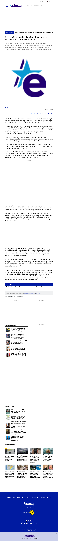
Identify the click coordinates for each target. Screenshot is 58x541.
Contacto (8, 497)
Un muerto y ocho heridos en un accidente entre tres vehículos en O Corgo (18, 330)
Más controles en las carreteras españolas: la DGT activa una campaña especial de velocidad (35, 475)
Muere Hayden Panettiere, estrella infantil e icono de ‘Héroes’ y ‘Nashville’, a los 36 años (48, 475)
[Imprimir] (34, 113)
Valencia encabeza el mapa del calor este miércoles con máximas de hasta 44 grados (10, 474)
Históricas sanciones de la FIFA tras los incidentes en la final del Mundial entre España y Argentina (19, 336)
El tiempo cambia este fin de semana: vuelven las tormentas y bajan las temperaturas (22, 457)
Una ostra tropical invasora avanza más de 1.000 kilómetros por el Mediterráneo (48, 457)
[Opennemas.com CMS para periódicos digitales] (29, 531)
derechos (26, 287)
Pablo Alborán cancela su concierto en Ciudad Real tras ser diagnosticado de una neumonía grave (18, 349)
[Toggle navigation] (7, 6)
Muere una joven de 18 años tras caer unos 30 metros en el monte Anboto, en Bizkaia (18, 354)
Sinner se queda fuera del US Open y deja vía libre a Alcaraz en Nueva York (19, 342)
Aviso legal (35, 497)
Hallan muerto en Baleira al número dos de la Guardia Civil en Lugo (18, 411)
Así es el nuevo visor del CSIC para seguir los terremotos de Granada (10, 457)
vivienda (34, 287)
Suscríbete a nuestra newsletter (13, 296)
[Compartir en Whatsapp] (51, 113)
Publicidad (27, 497)
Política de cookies (18, 497)
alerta (42, 287)
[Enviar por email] (31, 113)
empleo (49, 287)
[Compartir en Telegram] (45, 113)
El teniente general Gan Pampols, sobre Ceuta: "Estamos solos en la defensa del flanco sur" (19, 438)
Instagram (28, 293)
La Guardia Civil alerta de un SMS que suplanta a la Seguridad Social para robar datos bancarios (34, 458)
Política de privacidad (45, 497)
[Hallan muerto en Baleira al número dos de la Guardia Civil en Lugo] (8, 411)
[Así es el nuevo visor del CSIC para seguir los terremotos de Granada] (10, 450)
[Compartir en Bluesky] (43, 113)
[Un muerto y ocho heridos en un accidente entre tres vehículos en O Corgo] (8, 330)
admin (7, 107)
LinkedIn (38, 293)
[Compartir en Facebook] (37, 113)
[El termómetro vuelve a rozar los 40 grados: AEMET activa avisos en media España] (22, 467)
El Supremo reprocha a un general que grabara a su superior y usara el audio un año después (18, 432)
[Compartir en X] (40, 113)
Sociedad (9, 287)
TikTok (33, 293)
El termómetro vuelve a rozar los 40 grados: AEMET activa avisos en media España (22, 474)
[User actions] (52, 1)
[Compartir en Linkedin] (48, 113)
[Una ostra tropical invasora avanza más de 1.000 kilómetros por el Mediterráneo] (48, 450)
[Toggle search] (51, 6)
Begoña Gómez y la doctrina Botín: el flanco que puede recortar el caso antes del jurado (18, 425)
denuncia (17, 287)
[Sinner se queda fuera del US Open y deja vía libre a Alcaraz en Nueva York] (8, 342)
